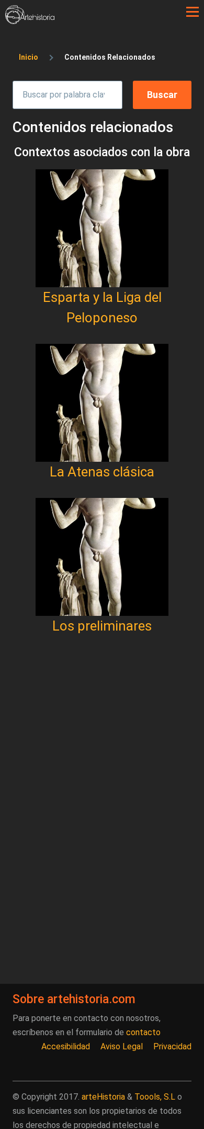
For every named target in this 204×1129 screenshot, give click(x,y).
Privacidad (172, 1046)
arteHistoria (103, 1097)
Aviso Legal (121, 1046)
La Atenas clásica (102, 472)
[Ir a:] (102, 228)
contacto (143, 1032)
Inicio (28, 57)
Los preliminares (102, 626)
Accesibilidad (65, 1046)
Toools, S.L (154, 1097)
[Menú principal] (192, 12)
